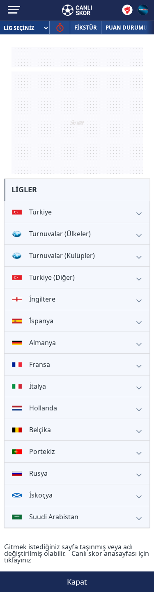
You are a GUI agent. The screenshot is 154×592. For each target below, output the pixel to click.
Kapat (77, 582)
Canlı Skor (77, 10)
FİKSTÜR (85, 27)
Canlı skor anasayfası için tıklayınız (76, 556)
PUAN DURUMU (126, 27)
